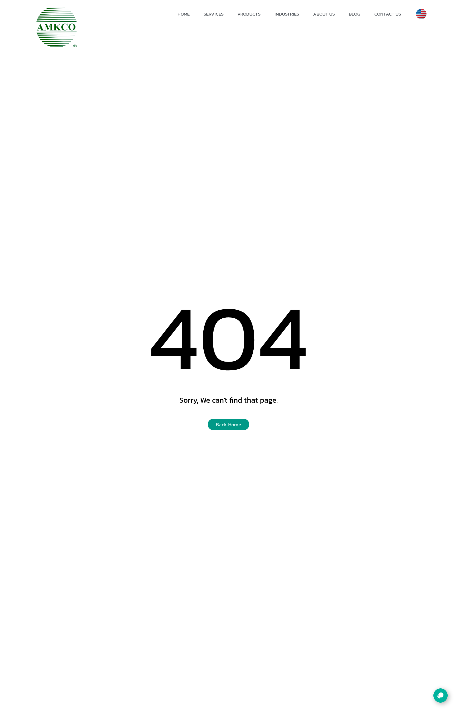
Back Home (228, 424)
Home (184, 14)
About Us (324, 14)
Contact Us (387, 14)
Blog (354, 14)
